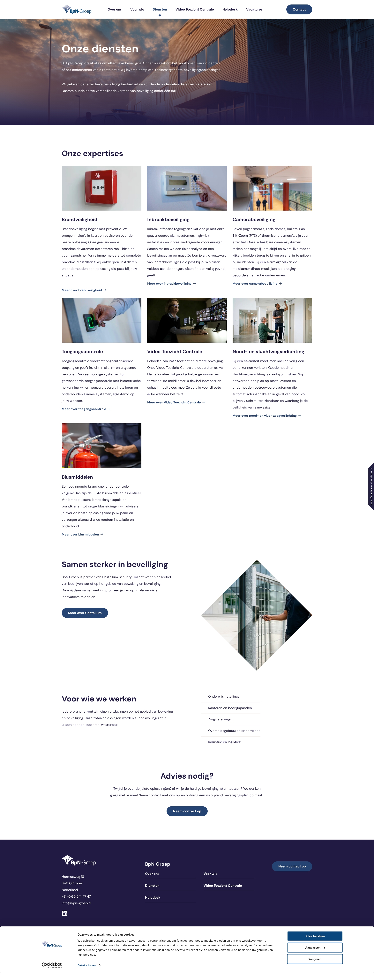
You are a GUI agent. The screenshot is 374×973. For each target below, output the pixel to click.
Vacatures (254, 9)
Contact (299, 9)
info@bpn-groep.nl (76, 903)
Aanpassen (312, 947)
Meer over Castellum (85, 613)
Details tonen (87, 965)
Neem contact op (292, 866)
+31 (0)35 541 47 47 (76, 896)
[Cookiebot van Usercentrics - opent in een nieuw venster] (52, 965)
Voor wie (137, 9)
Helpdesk (230, 9)
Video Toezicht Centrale (195, 9)
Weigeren (315, 959)
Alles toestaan (315, 936)
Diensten (160, 9)
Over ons (115, 9)
